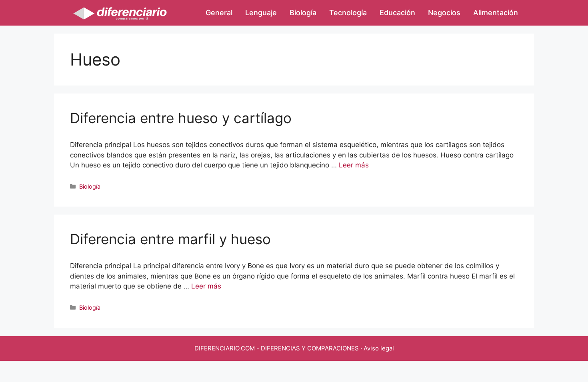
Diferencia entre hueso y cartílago (181, 117)
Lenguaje (261, 12)
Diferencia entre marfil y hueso (170, 239)
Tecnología (348, 12)
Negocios (444, 12)
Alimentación (495, 12)
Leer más (354, 165)
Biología (303, 12)
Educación (397, 12)
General (219, 12)
